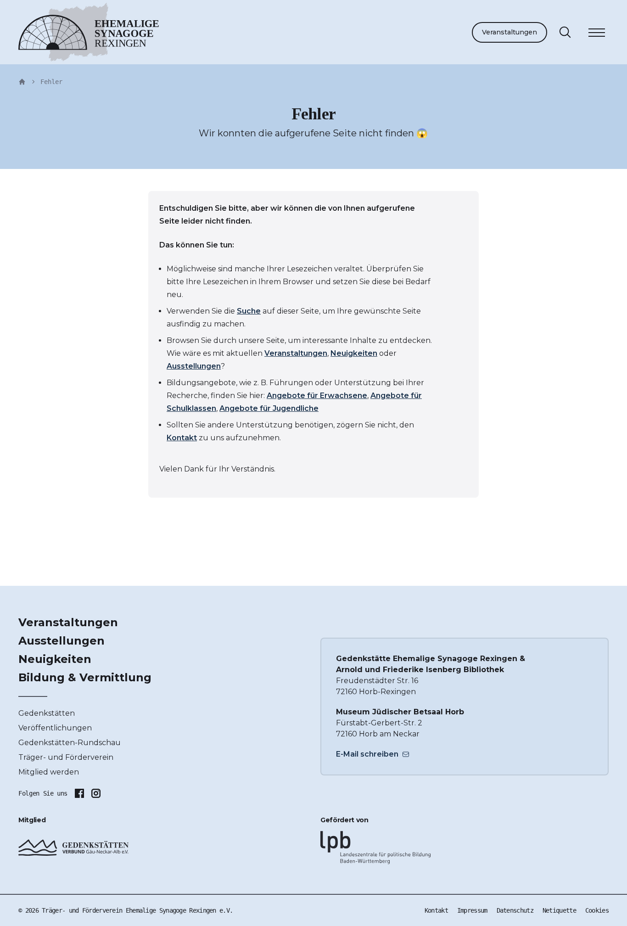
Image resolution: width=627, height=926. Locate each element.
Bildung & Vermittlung (84, 677)
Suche (249, 311)
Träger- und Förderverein (65, 757)
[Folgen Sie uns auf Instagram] (96, 793)
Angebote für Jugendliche (269, 408)
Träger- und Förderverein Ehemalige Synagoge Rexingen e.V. (137, 910)
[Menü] (597, 34)
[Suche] (565, 32)
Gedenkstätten (46, 713)
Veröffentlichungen (55, 728)
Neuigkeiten (353, 353)
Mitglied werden (48, 772)
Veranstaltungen (509, 32)
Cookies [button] (597, 910)
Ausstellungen (194, 366)
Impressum (472, 910)
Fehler (51, 81)
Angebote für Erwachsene (317, 395)
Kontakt (182, 437)
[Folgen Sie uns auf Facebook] (79, 793)
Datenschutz (515, 910)
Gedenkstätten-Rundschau (69, 742)
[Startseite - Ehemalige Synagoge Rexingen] (22, 81)
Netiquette (559, 910)
